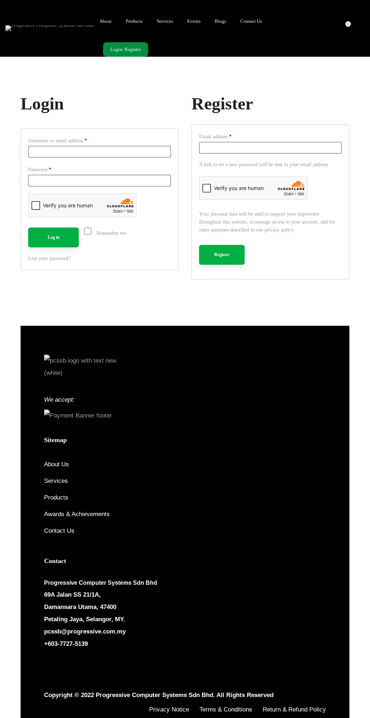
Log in (54, 237)
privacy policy (278, 230)
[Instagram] (64, 665)
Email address (224, 136)
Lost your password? (49, 258)
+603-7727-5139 (66, 643)
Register (221, 254)
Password (48, 169)
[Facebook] (47, 665)
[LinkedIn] (81, 665)
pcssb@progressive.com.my (85, 631)
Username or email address (66, 140)
